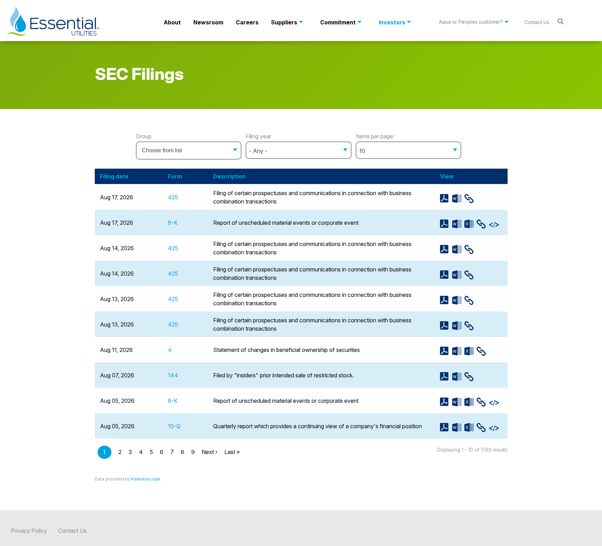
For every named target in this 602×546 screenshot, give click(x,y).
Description (229, 176)
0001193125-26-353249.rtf (458, 198)
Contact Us (536, 22)
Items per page (374, 136)
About (172, 22)
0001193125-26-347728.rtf (458, 300)
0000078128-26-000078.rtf (458, 351)
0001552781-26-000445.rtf (458, 274)
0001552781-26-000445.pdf (446, 274)
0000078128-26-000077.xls (470, 427)
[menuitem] (172, 22)
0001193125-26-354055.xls (470, 224)
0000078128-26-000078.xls (470, 351)
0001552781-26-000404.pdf (446, 402)
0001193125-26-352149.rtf (458, 249)
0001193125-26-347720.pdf (446, 325)
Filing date (114, 176)
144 (173, 375)
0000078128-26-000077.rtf (458, 427)
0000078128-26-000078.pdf (446, 351)
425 (173, 197)
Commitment (338, 22)
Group (144, 136)
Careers (247, 22)
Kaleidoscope (145, 479)
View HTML (470, 198)
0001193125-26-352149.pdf (446, 249)
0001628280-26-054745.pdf (446, 376)
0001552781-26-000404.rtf (458, 402)
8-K (173, 222)
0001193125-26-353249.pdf (446, 198)
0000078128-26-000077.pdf (446, 427)
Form (175, 176)
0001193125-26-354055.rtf (458, 224)
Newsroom (208, 22)
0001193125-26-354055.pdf (446, 224)
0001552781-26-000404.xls (470, 402)
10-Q (174, 426)
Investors (392, 22)
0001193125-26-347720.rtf (458, 325)
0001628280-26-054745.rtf (458, 376)
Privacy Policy (29, 530)
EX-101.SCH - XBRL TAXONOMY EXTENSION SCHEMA (495, 225)
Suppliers (284, 22)
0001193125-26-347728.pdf (446, 300)
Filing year (258, 136)
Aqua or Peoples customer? (471, 22)
